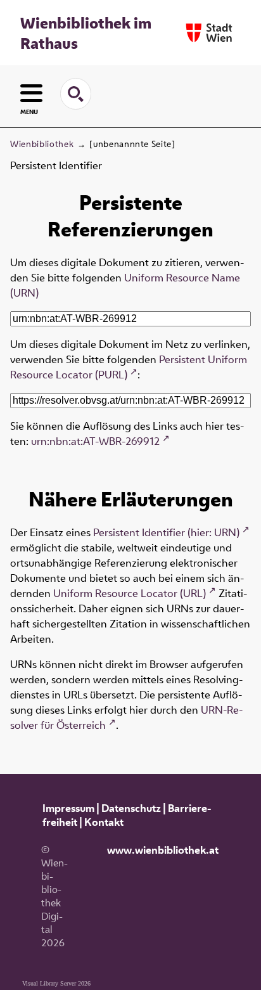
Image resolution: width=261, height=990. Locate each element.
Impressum (68, 808)
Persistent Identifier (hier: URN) (166, 532)
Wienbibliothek (41, 144)
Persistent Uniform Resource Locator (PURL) (128, 367)
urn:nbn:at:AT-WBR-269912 (95, 441)
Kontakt (104, 822)
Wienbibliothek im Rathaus (85, 33)
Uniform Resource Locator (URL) (129, 593)
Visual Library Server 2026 (56, 983)
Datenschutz (131, 808)
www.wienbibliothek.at (163, 850)
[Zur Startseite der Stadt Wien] (209, 32)
